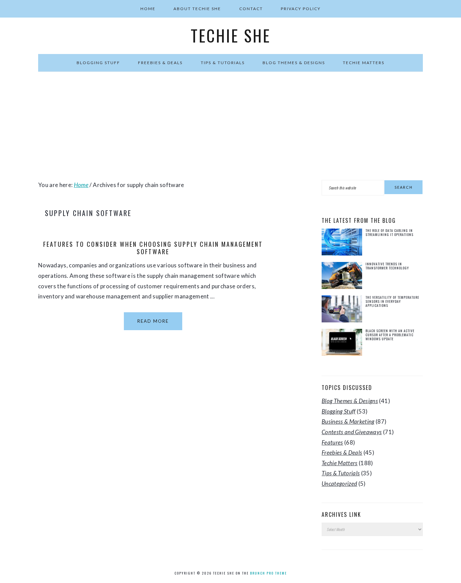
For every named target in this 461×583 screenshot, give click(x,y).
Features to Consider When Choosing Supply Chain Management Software (153, 248)
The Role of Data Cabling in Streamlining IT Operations (389, 232)
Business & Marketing (348, 421)
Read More (153, 321)
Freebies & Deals (342, 452)
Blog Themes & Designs (350, 400)
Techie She (231, 35)
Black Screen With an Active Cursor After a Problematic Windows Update (389, 334)
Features (332, 442)
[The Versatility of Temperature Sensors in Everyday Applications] (342, 310)
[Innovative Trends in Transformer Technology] (342, 277)
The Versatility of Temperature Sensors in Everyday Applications (392, 301)
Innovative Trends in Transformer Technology (387, 265)
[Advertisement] (230, 126)
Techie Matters (340, 463)
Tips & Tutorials (341, 473)
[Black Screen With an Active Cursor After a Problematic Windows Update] (342, 344)
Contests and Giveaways (352, 431)
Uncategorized (339, 483)
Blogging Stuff (339, 411)
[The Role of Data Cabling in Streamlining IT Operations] (342, 244)
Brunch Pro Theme (268, 573)
